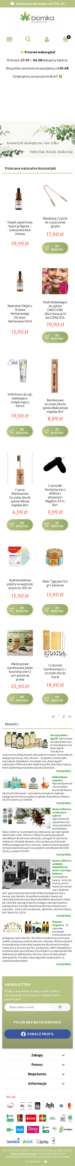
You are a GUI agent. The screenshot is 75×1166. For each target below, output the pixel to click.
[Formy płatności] (37, 1120)
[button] (9, 39)
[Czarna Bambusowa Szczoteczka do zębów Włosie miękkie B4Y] (20, 468)
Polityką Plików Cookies (24, 1153)
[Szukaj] (28, 39)
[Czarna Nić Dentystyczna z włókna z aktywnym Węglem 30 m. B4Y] (55, 466)
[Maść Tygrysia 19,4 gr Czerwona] (55, 559)
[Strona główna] (37, 20)
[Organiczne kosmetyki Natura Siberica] (37, 732)
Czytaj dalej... (64, 770)
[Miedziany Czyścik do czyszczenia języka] (55, 197)
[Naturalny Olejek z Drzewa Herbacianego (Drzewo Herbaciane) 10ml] (20, 282)
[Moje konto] (47, 39)
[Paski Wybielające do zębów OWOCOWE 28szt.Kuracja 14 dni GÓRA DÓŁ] (55, 282)
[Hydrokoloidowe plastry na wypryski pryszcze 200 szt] (20, 559)
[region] (37, 83)
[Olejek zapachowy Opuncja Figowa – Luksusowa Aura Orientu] (20, 199)
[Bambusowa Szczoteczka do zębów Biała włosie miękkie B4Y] (55, 376)
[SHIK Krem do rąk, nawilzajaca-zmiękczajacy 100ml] (20, 372)
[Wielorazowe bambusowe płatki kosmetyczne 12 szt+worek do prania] (20, 644)
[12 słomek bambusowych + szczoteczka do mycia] (55, 644)
